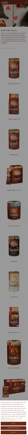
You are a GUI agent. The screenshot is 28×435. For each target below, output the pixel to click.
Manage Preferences (13, 428)
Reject (13, 423)
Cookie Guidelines (15, 418)
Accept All (14, 432)
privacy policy (18, 420)
